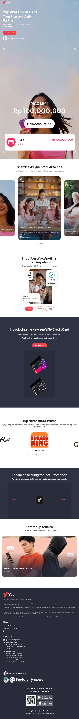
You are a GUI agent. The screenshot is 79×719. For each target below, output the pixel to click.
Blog (4, 631)
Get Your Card (39, 345)
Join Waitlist (9, 33)
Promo (15, 628)
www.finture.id (15, 604)
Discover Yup (7, 625)
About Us (6, 628)
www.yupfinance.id (7, 608)
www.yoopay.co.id (70, 616)
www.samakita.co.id (35, 613)
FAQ (14, 625)
